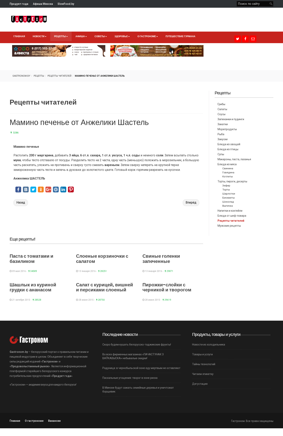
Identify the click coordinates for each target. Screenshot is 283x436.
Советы (100, 36)
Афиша (80, 36)
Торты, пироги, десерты (232, 181)
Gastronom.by (21, 76)
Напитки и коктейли (230, 210)
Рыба (221, 134)
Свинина (227, 168)
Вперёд (191, 202)
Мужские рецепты (229, 225)
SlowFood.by (66, 3)
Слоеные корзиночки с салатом (102, 258)
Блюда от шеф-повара (232, 215)
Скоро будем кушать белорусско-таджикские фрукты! (136, 344)
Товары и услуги (202, 354)
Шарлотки (228, 193)
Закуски (223, 139)
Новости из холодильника (208, 344)
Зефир (226, 185)
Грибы (221, 104)
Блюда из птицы (228, 149)
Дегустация (200, 383)
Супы (221, 154)
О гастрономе (146, 36)
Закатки (223, 124)
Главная (19, 36)
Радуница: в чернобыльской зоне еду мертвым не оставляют (141, 368)
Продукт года (19, 3)
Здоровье (121, 36)
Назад (20, 202)
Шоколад (228, 201)
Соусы (221, 114)
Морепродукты (227, 129)
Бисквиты (228, 197)
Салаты (222, 109)
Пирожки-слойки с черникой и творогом (166, 287)
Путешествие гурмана (180, 36)
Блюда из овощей (229, 144)
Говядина (228, 172)
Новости (38, 36)
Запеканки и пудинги (231, 119)
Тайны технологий (203, 364)
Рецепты (60, 36)
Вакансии (54, 420)
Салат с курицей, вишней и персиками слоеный (104, 287)
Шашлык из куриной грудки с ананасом (33, 287)
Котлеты (227, 176)
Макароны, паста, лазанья (234, 159)
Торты (226, 189)
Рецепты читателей (59, 76)
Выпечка (227, 205)
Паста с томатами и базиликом (31, 258)
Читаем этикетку (203, 374)
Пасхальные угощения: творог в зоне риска (129, 377)
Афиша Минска (43, 3)
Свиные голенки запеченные (161, 258)
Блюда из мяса (227, 164)
